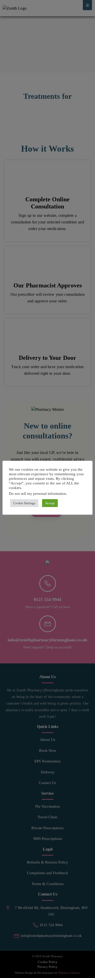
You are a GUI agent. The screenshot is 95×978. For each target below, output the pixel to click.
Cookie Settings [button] (24, 503)
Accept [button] (50, 503)
